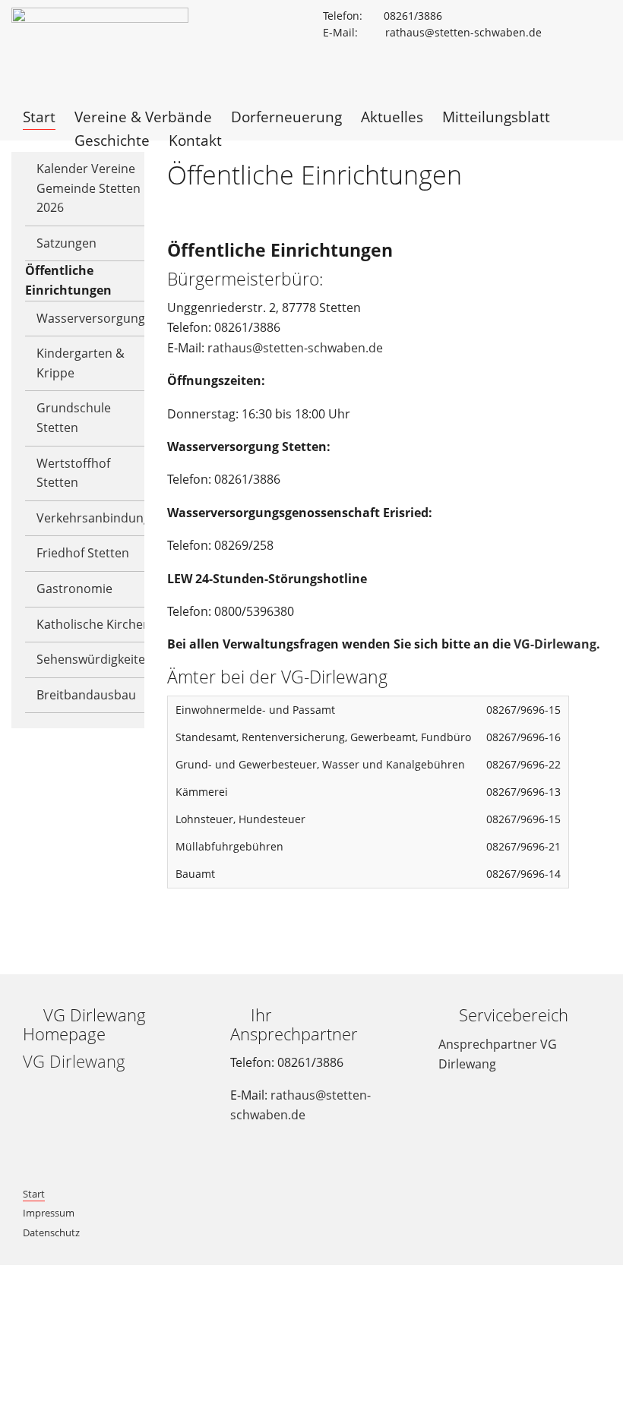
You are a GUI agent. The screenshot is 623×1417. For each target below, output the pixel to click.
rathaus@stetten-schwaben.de (295, 347)
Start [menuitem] (39, 116)
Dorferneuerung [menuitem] (286, 116)
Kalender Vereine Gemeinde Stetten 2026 (88, 188)
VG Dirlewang (74, 1061)
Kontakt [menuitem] (195, 140)
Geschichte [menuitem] (112, 140)
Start (34, 1194)
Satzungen (66, 243)
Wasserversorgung (90, 318)
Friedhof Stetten (82, 552)
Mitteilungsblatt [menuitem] (496, 116)
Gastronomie (74, 588)
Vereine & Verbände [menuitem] (143, 116)
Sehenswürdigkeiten (94, 659)
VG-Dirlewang (555, 644)
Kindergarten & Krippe (80, 363)
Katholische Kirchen (93, 624)
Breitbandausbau (86, 694)
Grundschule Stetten (73, 417)
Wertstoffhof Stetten (73, 473)
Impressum (48, 1213)
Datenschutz (51, 1232)
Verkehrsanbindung (93, 518)
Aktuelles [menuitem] (392, 116)
